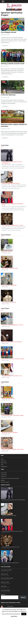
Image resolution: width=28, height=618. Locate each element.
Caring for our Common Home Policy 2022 (10, 478)
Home (2, 459)
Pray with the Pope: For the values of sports (13, 358)
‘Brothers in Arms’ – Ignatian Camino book (13, 449)
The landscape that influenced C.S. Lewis (12, 225)
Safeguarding (4, 466)
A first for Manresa (8, 95)
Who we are (3, 460)
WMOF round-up (4, 574)
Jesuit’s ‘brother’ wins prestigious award (10, 562)
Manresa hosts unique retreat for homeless (14, 125)
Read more (5, 45)
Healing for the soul (7, 251)
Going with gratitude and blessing (11, 183)
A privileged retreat (8, 32)
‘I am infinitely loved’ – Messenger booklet (12, 415)
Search (3, 594)
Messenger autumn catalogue (9, 432)
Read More (14, 616)
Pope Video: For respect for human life (12, 342)
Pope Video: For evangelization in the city (12, 325)
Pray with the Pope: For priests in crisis (12, 375)
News (3, 19)
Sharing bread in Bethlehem (9, 285)
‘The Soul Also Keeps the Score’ (10, 268)
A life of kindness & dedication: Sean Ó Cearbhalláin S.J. (12, 162)
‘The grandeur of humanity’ (9, 302)
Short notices (4, 586)
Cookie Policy (4, 474)
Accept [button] (23, 614)
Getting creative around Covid (12, 63)
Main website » (10, 606)
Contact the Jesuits (5, 482)
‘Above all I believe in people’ (7, 578)
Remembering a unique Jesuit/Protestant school (12, 204)
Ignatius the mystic (5, 582)
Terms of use (3, 476)
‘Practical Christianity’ (5, 590)
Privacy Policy (4, 472)
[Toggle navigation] (3, 1)
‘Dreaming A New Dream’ (8, 398)
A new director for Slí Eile (6, 570)
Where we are (4, 462)
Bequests (3, 480)
